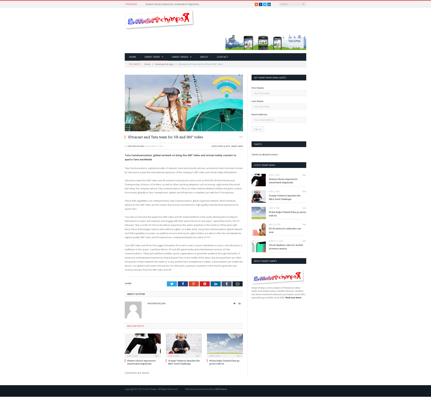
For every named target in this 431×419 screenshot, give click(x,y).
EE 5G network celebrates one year (285, 230)
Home (132, 56)
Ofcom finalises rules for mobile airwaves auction (286, 246)
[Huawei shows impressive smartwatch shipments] (143, 345)
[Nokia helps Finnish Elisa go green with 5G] (225, 345)
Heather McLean (136, 146)
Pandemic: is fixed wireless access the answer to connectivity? (179, 4)
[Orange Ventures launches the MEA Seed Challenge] (184, 345)
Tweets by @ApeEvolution (265, 154)
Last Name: (258, 101)
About (204, 56)
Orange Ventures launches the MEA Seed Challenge (184, 362)
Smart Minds (180, 56)
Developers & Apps (221, 146)
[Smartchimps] (159, 19)
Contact (222, 56)
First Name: (258, 87)
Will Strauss (221, 389)
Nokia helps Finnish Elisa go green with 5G (287, 214)
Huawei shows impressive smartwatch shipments (141, 362)
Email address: (260, 114)
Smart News (152, 56)
